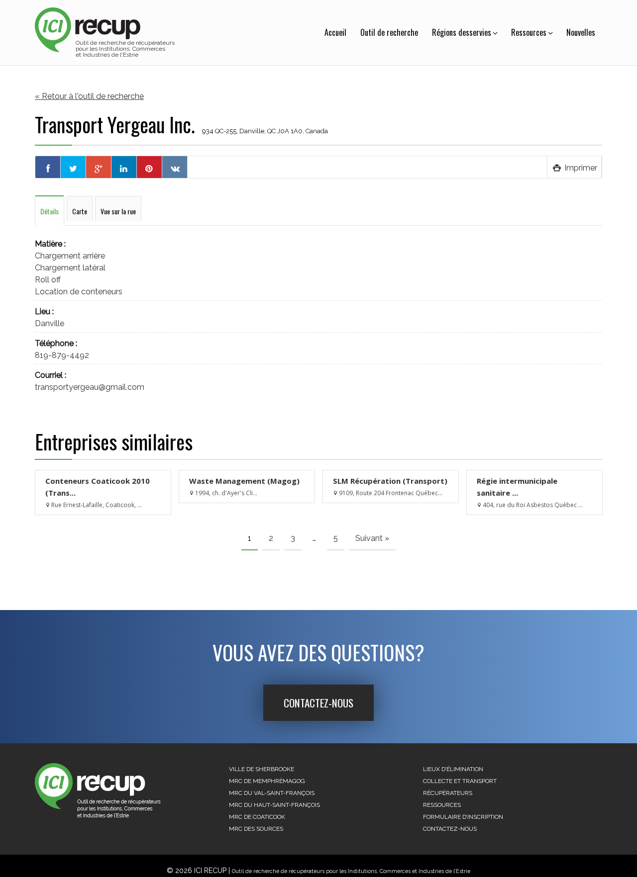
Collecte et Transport (460, 781)
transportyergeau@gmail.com (89, 387)
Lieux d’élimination (453, 769)
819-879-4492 (62, 355)
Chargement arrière (70, 256)
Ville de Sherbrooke (261, 769)
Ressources (528, 32)
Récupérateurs (447, 792)
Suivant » (372, 538)
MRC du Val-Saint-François (272, 792)
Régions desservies (461, 32)
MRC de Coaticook (257, 816)
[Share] (47, 167)
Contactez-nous (318, 702)
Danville (49, 323)
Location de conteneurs (78, 291)
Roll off (48, 279)
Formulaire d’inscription (463, 816)
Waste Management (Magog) (244, 481)
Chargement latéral (70, 267)
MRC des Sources (256, 828)
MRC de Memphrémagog (267, 781)
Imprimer (579, 168)
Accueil (335, 32)
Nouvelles (580, 32)
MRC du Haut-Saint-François (274, 804)
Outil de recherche (389, 32)
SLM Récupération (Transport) (390, 481)
